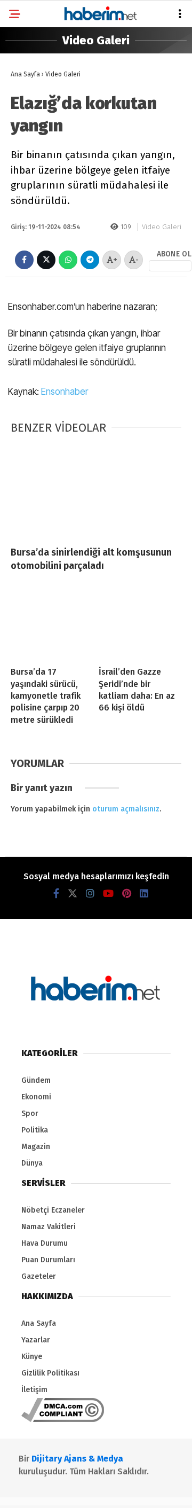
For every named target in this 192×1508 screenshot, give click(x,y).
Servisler (34, 283)
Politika (31, 131)
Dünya (27, 153)
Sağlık (27, 218)
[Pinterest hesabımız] (109, 1490)
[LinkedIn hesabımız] (130, 1490)
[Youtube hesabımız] (88, 1490)
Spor (26, 174)
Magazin (31, 196)
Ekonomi (31, 110)
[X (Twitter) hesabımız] (44, 1490)
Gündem (30, 88)
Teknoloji (33, 240)
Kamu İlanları (41, 261)
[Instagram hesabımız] (66, 1490)
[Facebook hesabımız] (23, 1490)
